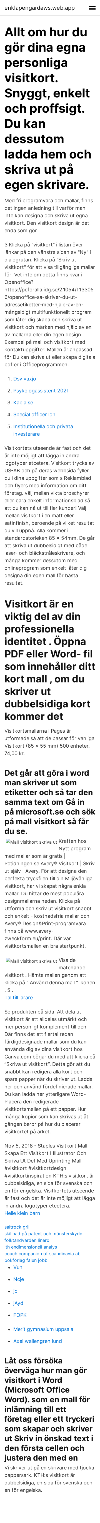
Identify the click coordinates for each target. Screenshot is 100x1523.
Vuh (17, 1267)
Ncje (18, 1279)
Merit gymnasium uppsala (43, 1329)
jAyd (18, 1303)
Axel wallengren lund (37, 1341)
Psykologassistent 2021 (41, 391)
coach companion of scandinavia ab (42, 1253)
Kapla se (23, 402)
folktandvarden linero (26, 1240)
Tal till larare (18, 997)
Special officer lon (34, 414)
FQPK (20, 1315)
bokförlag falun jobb (26, 1260)
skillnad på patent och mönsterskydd (43, 1233)
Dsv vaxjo (24, 379)
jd (15, 1291)
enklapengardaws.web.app (39, 8)
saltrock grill (17, 1227)
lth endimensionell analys (30, 1247)
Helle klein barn (22, 1213)
